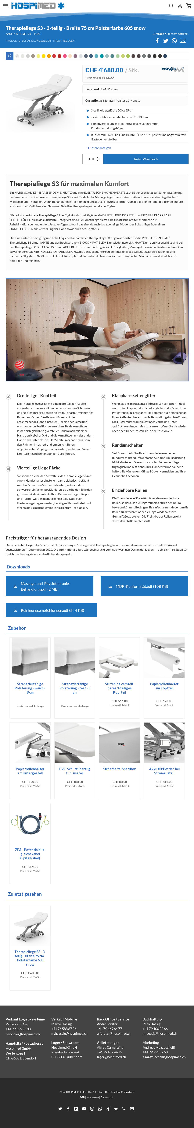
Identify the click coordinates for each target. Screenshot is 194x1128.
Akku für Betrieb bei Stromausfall (164, 771)
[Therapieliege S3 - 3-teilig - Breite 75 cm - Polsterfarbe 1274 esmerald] (112, 56)
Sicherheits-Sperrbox (119, 769)
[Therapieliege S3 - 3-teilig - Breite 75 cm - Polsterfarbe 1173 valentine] (54, 56)
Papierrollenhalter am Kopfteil (164, 686)
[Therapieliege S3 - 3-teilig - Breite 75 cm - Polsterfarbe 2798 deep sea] (91, 56)
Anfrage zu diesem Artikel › (170, 33)
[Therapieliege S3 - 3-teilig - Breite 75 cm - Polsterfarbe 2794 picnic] (128, 56)
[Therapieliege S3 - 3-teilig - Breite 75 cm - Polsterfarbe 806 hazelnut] (33, 56)
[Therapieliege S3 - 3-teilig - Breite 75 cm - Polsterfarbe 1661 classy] (154, 56)
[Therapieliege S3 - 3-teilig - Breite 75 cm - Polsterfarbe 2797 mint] (107, 56)
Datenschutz (107, 1097)
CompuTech (127, 1092)
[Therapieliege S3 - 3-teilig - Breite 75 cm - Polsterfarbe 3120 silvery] (144, 56)
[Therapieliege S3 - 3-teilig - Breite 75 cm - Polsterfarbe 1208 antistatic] (160, 56)
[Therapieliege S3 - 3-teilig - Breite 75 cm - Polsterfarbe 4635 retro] (28, 56)
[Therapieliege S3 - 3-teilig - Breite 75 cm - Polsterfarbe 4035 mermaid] (102, 56)
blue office (88, 1092)
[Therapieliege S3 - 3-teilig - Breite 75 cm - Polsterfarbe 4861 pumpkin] (49, 56)
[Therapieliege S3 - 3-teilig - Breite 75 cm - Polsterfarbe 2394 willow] (123, 56)
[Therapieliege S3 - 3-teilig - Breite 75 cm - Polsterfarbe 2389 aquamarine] (96, 56)
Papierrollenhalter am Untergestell (30, 771)
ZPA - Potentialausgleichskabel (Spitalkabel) (30, 854)
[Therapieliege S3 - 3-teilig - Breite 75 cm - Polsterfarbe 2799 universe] (165, 56)
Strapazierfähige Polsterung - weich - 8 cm (30, 688)
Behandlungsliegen (36, 40)
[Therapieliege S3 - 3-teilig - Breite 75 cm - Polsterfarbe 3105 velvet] (59, 56)
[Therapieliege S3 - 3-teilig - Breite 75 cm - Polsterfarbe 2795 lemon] (38, 56)
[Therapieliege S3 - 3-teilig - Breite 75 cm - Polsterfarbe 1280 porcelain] (22, 56)
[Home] (37, 5)
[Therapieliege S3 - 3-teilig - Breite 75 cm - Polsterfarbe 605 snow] (17, 56)
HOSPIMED (72, 1092)
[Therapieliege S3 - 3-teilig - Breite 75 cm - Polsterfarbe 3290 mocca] (139, 56)
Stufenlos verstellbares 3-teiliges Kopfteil (119, 688)
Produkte (13, 40)
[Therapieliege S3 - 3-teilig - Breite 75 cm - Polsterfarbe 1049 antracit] (149, 56)
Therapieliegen (64, 40)
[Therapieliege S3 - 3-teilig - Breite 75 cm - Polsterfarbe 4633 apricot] (70, 56)
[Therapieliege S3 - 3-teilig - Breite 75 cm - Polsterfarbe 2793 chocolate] (133, 56)
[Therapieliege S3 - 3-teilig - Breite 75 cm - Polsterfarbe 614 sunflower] (43, 56)
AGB (82, 1097)
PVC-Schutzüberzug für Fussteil (74, 771)
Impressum (93, 1097)
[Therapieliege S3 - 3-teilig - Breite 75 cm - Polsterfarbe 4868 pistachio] (118, 56)
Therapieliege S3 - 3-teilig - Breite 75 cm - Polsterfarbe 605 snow (30, 958)
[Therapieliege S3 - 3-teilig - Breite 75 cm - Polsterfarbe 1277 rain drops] (86, 56)
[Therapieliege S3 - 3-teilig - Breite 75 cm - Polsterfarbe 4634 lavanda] (75, 56)
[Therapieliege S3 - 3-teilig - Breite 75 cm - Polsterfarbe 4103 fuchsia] (65, 56)
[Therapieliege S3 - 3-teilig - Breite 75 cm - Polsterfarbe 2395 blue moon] (81, 56)
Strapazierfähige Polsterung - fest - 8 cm (74, 688)
